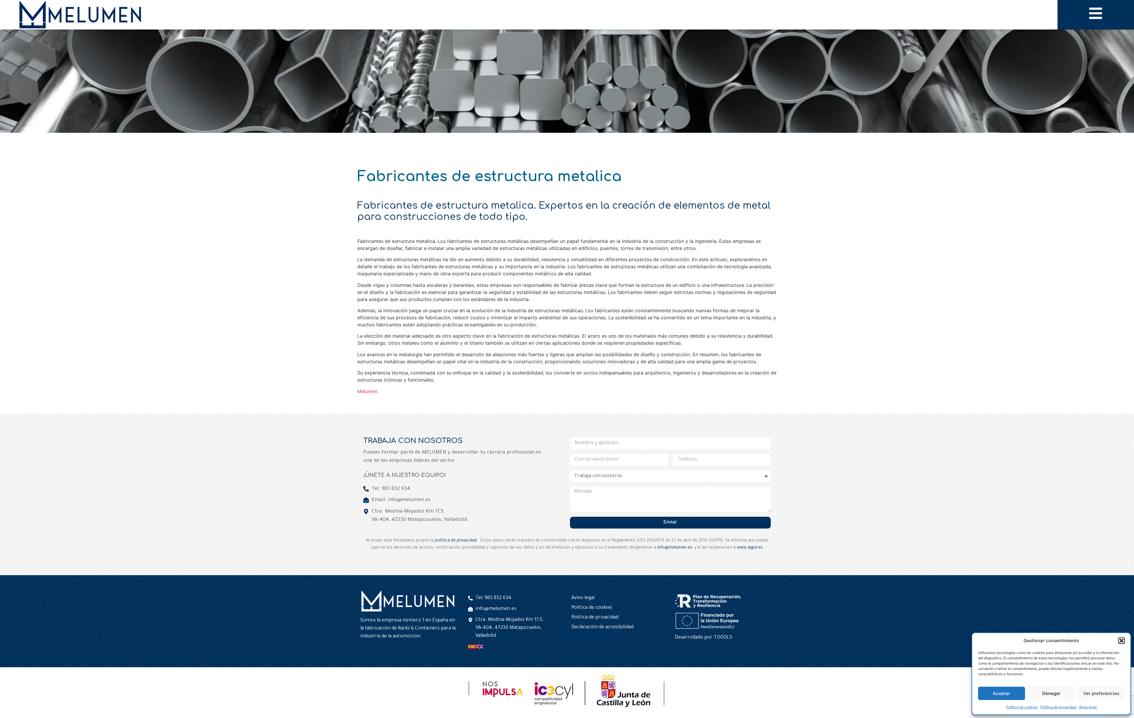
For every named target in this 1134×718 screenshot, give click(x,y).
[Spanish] (472, 647)
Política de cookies (1021, 707)
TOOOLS (723, 637)
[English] (479, 647)
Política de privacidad (1058, 707)
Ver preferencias (1101, 693)
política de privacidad (456, 541)
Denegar (1051, 693)
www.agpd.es (750, 548)
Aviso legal (1088, 707)
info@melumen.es (674, 548)
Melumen (367, 391)
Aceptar (1001, 693)
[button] (1122, 641)
